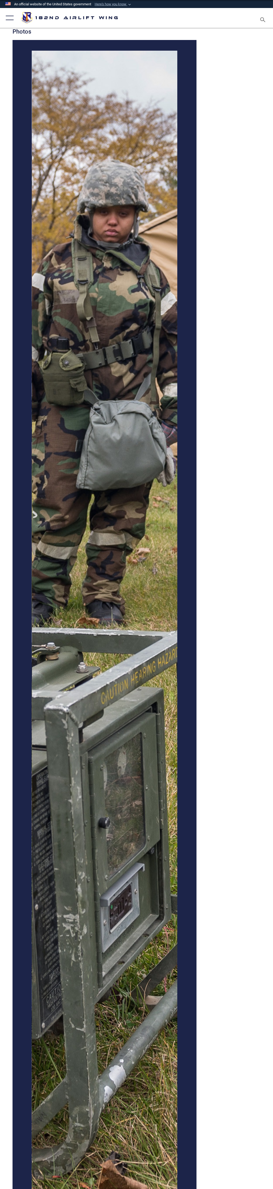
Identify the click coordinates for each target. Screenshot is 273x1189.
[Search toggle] (263, 18)
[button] (113, 4)
